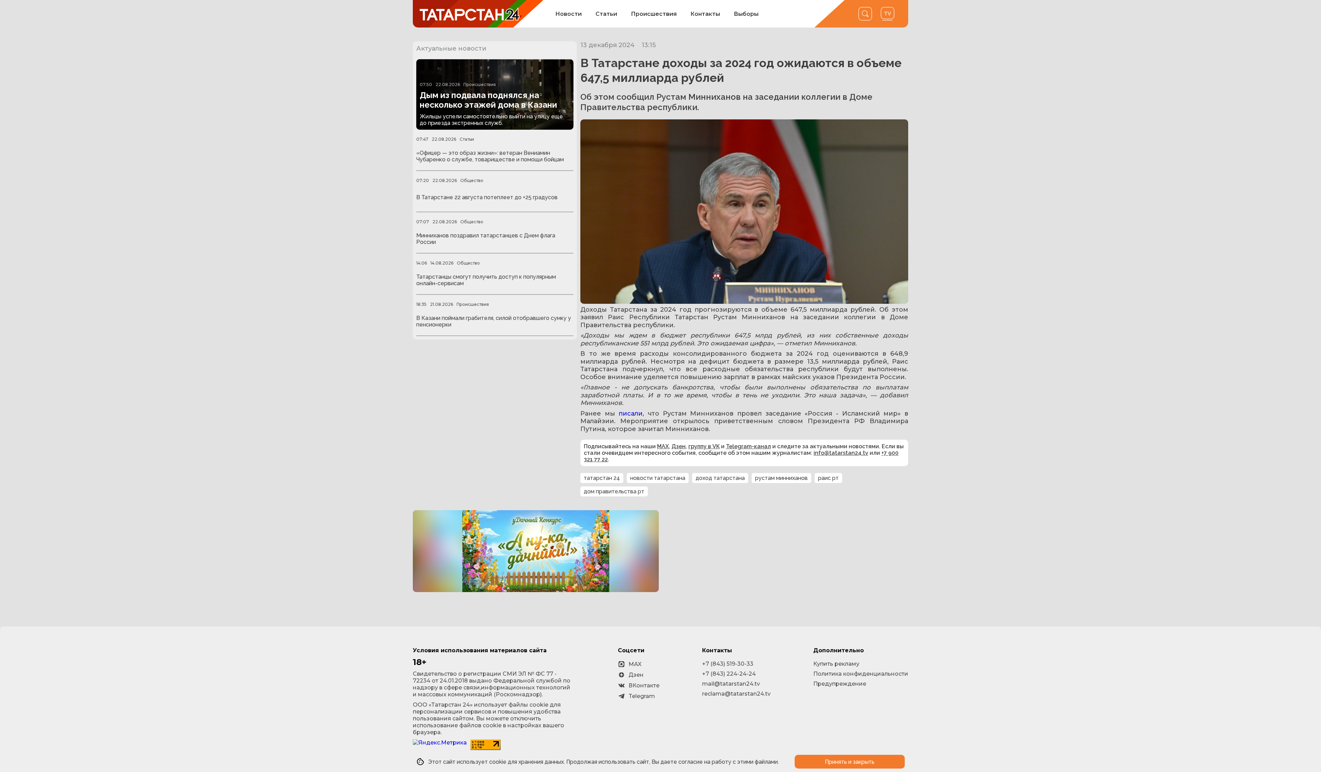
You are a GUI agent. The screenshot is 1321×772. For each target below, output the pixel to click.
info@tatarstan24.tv (841, 453)
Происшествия (654, 14)
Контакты (705, 14)
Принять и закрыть (849, 762)
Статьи (606, 14)
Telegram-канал (748, 446)
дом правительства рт (614, 491)
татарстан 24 (602, 478)
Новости (568, 14)
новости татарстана (657, 478)
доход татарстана (720, 478)
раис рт (828, 478)
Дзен (679, 446)
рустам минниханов (781, 478)
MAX (663, 446)
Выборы (746, 14)
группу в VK (704, 446)
